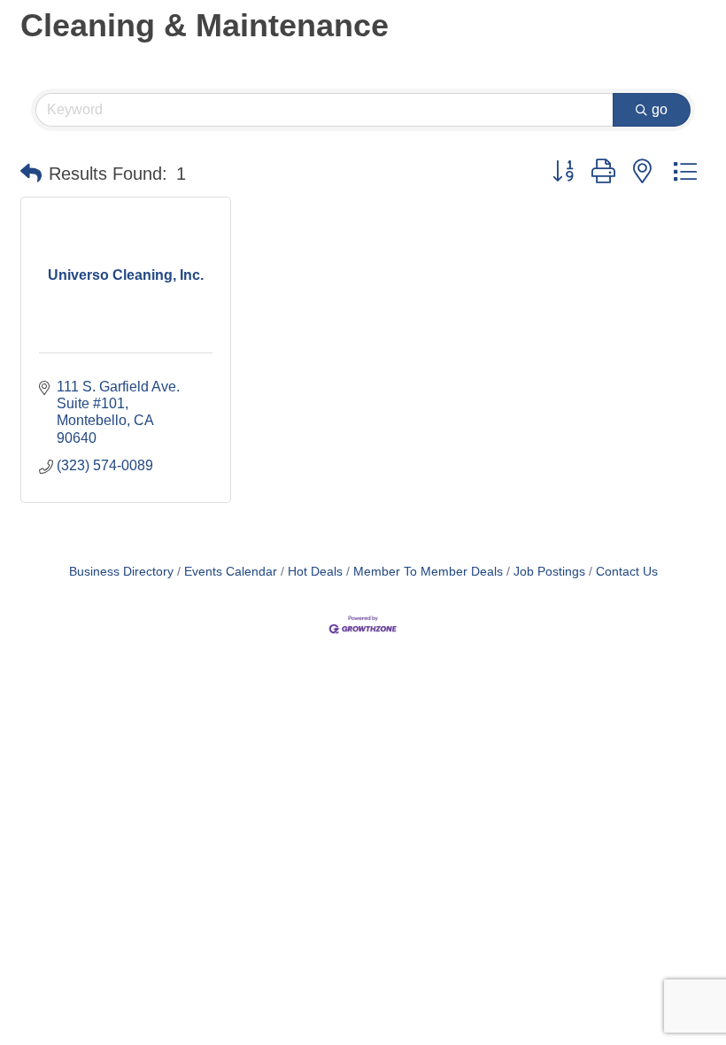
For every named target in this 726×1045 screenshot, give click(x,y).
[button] (31, 174)
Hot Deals (315, 571)
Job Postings (549, 571)
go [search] (660, 109)
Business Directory (121, 571)
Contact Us (627, 571)
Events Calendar (230, 571)
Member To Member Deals (428, 571)
